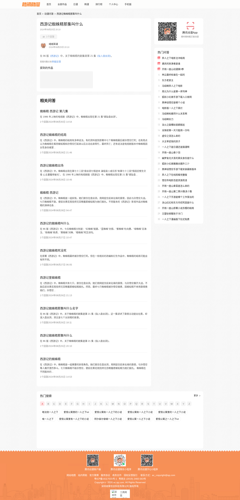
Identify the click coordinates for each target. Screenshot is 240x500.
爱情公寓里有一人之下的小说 (74, 419)
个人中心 (113, 4)
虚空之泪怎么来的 (171, 136)
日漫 (75, 4)
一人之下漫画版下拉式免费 (175, 219)
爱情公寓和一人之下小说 (140, 412)
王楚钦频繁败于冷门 (172, 213)
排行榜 (99, 4)
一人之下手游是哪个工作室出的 (178, 197)
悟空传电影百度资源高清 (174, 180)
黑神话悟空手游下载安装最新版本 (179, 169)
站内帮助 (82, 475)
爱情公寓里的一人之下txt (76, 412)
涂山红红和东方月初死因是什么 (178, 202)
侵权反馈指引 (130, 475)
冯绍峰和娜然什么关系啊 (174, 113)
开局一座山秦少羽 (171, 152)
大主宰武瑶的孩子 (171, 141)
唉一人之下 (48, 419)
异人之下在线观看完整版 (174, 174)
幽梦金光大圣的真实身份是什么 (178, 158)
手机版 (128, 4)
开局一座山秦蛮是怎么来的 (175, 186)
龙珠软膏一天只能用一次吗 (175, 130)
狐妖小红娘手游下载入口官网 (177, 97)
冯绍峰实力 (167, 119)
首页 (49, 4)
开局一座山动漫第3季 (173, 69)
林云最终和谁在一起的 (173, 74)
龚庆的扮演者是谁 (171, 63)
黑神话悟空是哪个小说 (173, 102)
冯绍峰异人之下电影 (172, 86)
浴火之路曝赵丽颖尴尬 (173, 124)
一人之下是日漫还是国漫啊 (175, 147)
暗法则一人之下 (50, 412)
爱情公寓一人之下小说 (138, 419)
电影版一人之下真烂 (172, 108)
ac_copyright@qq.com (163, 475)
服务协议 (105, 475)
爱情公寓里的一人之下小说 (172, 412)
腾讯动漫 (31, 4)
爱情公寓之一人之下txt (167, 419)
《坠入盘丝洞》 (103, 56)
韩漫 (86, 4)
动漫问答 (49, 13)
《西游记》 (54, 56)
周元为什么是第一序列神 (174, 91)
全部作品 (62, 4)
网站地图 (71, 475)
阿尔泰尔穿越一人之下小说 (108, 419)
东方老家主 (167, 80)
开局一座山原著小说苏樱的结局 (178, 208)
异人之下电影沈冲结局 (173, 58)
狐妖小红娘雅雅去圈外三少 (175, 163)
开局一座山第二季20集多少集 (177, 191)
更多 (196, 395)
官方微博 (94, 475)
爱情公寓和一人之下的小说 (108, 412)
